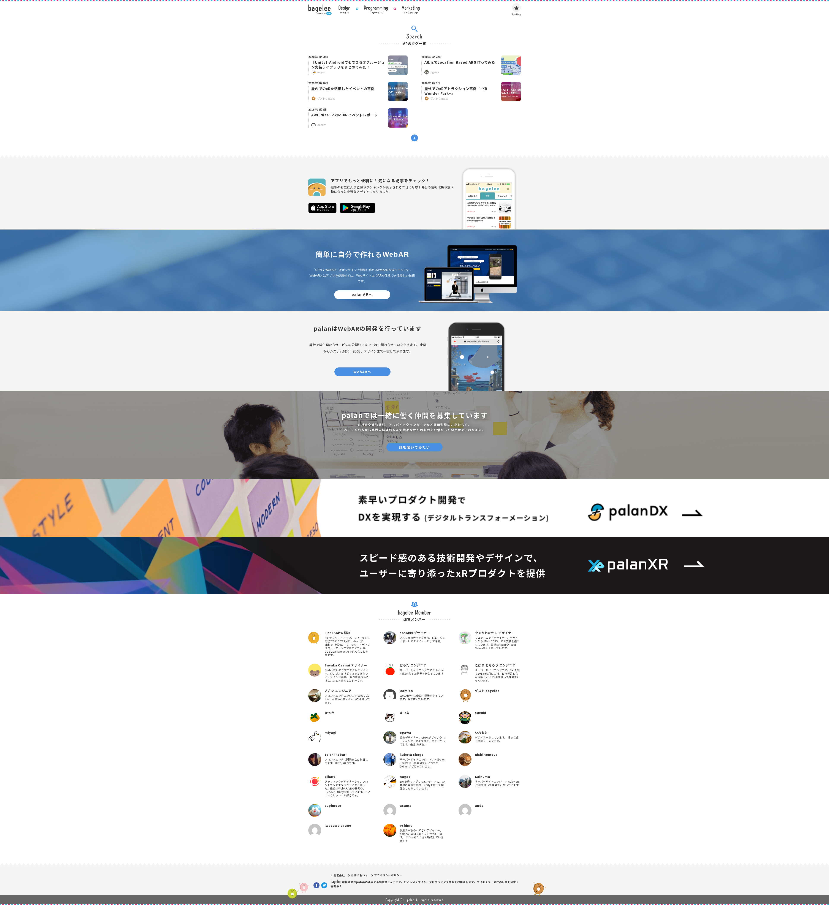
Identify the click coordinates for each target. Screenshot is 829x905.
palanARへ (362, 294)
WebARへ (362, 371)
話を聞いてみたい (414, 447)
